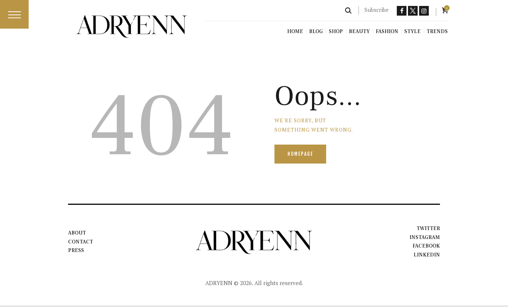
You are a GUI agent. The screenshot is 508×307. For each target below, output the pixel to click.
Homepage (300, 154)
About (77, 233)
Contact (80, 242)
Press (76, 250)
